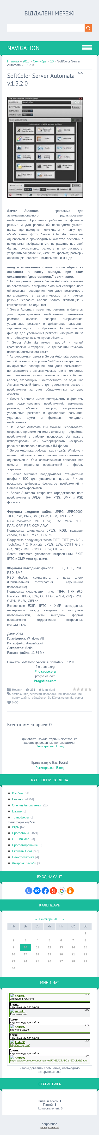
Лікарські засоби (24, 863)
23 (13, 961)
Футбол (17, 793)
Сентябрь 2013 (49, 919)
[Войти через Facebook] (45, 890)
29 (85, 961)
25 (37, 961)
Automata (67, 697)
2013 (26, 61)
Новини (17, 689)
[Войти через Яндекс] (53, 890)
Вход (60, 746)
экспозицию (20, 694)
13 (61, 947)
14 (73, 947)
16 (13, 954)
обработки (39, 697)
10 (52, 61)
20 (61, 954)
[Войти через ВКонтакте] (37, 890)
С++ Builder (20, 839)
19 (49, 954)
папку (15, 697)
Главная (13, 61)
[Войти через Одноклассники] (70, 890)
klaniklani (48, 689)
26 (49, 961)
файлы (26, 697)
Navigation (23, 48)
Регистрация (45, 746)
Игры (15, 827)
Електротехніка (23, 857)
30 (13, 968)
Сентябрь (40, 61)
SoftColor (54, 697)
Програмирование (25, 845)
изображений (72, 694)
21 (73, 954)
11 (37, 947)
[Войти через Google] (62, 891)
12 (49, 947)
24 (25, 961)
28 (73, 961)
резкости (36, 694)
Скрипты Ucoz (22, 851)
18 (37, 954)
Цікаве (17, 811)
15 (85, 947)
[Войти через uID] (28, 890)
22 (85, 954)
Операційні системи (26, 805)
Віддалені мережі (50, 13)
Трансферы (20, 817)
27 (61, 961)
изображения (52, 694)
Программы (20, 833)
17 (25, 954)
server (79, 697)
